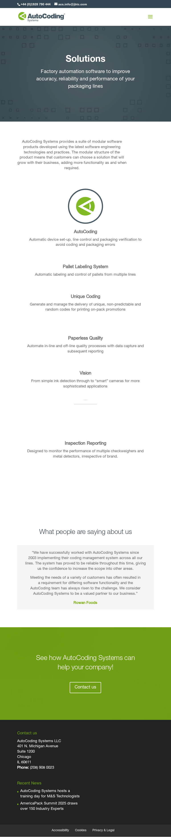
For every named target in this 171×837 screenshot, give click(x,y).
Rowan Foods (85, 603)
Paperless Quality (85, 338)
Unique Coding (85, 297)
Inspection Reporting (85, 444)
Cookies (80, 830)
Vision (85, 373)
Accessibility (60, 830)
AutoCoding (85, 232)
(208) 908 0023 (42, 768)
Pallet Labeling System (85, 267)
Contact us (85, 687)
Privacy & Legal (103, 830)
